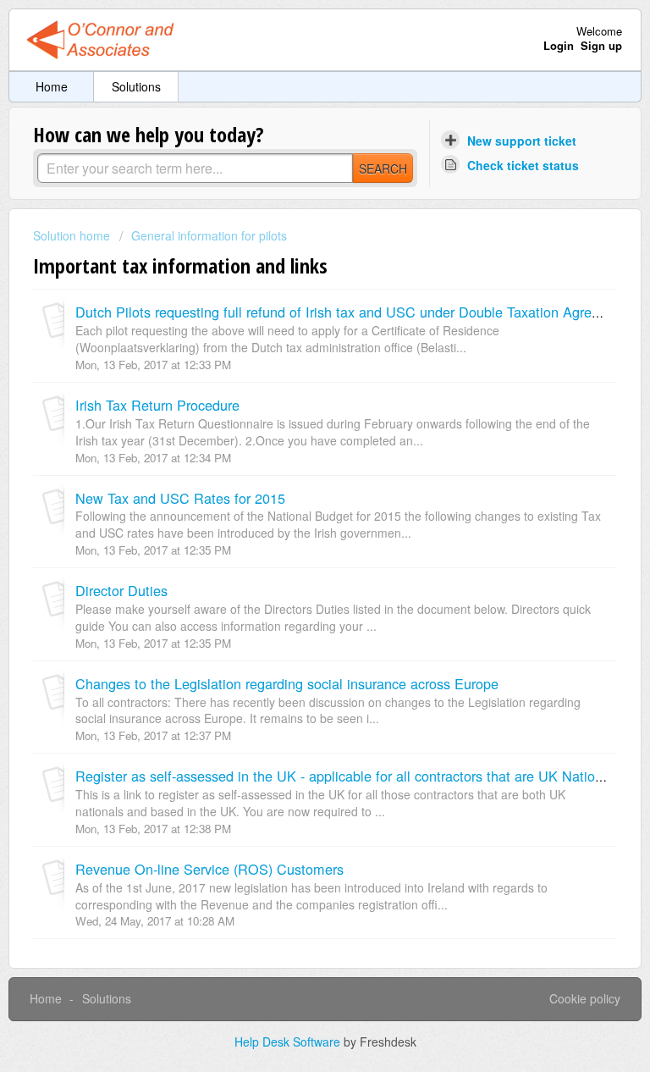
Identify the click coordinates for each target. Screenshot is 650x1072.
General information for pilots (209, 235)
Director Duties (121, 590)
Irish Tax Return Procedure (157, 405)
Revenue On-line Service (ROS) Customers (209, 869)
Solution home (73, 235)
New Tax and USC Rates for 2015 (180, 498)
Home (52, 86)
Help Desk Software (289, 1041)
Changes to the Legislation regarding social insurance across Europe (287, 683)
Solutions (136, 86)
